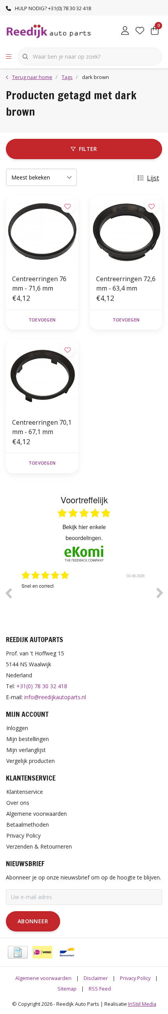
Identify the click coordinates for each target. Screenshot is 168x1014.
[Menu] (8, 56)
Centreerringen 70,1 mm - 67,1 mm (41, 427)
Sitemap (67, 988)
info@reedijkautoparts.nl (55, 697)
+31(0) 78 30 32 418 (41, 686)
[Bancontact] (67, 952)
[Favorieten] (139, 31)
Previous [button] (8, 592)
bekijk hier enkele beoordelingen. (84, 532)
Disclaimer (96, 978)
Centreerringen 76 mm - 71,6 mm (39, 284)
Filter (88, 149)
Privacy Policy (135, 978)
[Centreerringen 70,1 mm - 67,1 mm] (42, 375)
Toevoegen (42, 320)
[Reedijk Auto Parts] (49, 31)
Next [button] (159, 592)
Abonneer (33, 921)
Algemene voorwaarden (43, 978)
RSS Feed (100, 988)
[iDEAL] (42, 952)
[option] (90, 598)
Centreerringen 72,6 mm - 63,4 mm (125, 284)
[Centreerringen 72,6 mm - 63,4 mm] (126, 232)
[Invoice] (18, 952)
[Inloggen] (125, 31)
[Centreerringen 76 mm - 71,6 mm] (42, 232)
